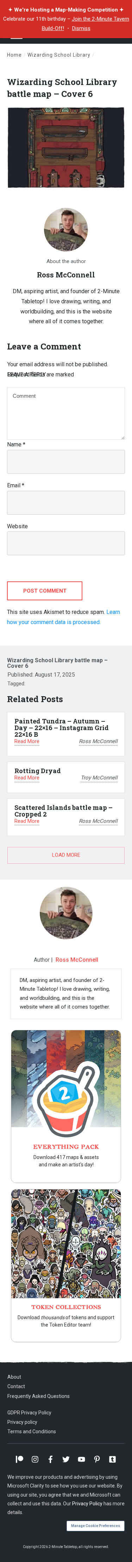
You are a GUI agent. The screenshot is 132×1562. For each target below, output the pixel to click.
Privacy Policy (87, 1503)
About (14, 1377)
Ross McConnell (77, 959)
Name (16, 444)
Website (17, 526)
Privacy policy (22, 1422)
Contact (16, 1386)
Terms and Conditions (31, 1431)
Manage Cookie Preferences (95, 1526)
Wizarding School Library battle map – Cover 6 (62, 87)
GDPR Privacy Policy (29, 1412)
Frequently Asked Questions (38, 1396)
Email (15, 485)
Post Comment (45, 591)
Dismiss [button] (81, 28)
